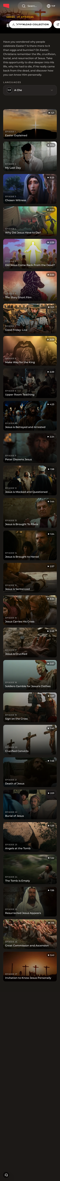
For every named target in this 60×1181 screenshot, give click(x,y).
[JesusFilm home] (6, 6)
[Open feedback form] (6, 1174)
